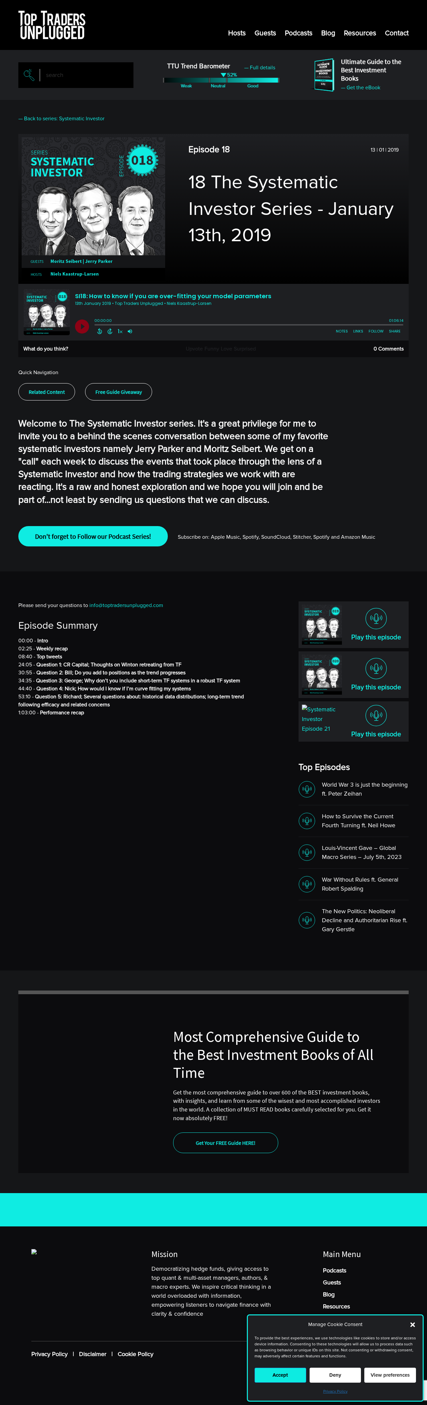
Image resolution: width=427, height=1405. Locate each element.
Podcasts (299, 33)
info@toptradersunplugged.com (126, 605)
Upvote (194, 349)
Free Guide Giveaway (118, 391)
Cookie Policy (135, 1354)
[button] (412, 1324)
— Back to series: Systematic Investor (61, 118)
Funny (211, 349)
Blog (328, 33)
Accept (280, 1375)
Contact (397, 33)
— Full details (259, 67)
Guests (265, 33)
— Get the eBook (360, 87)
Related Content (47, 391)
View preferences (390, 1375)
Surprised (245, 349)
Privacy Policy (335, 1391)
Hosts (237, 33)
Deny (335, 1375)
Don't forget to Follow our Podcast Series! (93, 536)
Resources (360, 33)
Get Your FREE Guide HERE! (226, 1142)
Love (226, 349)
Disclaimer (92, 1354)
